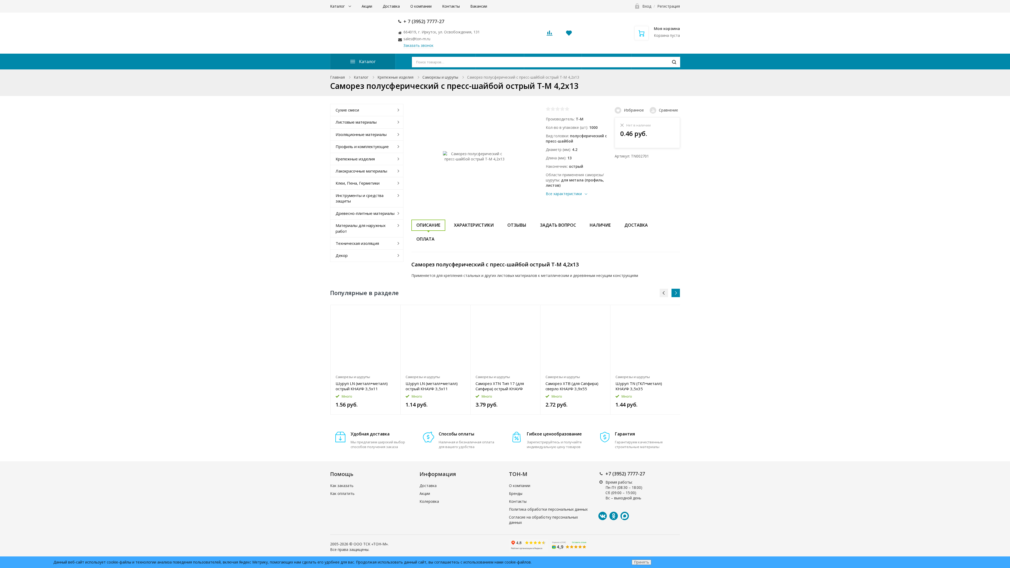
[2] (553, 109)
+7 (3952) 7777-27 (625, 473)
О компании (421, 6)
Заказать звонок (418, 45)
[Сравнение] (393, 311)
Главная (337, 77)
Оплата (425, 239)
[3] (557, 109)
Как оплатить (342, 493)
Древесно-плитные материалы (365, 213)
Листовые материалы (356, 122)
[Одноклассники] (613, 516)
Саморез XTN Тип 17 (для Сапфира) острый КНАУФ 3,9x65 (500, 386)
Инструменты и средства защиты (359, 198)
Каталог (338, 6)
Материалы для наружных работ (361, 228)
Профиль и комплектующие (362, 146)
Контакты (451, 6)
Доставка (391, 6)
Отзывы (516, 225)
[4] (562, 109)
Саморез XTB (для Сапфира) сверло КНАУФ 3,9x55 (572, 386)
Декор (342, 255)
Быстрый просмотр (365, 339)
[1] (548, 109)
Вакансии (478, 6)
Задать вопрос (558, 225)
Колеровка (429, 501)
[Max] (624, 516)
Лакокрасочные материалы (361, 171)
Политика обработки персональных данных (548, 509)
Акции (367, 6)
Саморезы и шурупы (440, 77)
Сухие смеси (347, 110)
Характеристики (474, 225)
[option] (366, 360)
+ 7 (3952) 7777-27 (423, 21)
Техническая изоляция (357, 243)
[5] (567, 109)
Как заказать (342, 485)
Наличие (600, 225)
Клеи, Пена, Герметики (358, 183)
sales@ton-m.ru (416, 38)
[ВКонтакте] (602, 516)
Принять (641, 562)
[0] (549, 34)
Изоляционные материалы (361, 134)
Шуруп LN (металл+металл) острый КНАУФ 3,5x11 (362, 386)
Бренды (515, 493)
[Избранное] (383, 311)
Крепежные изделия (395, 77)
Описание (428, 225)
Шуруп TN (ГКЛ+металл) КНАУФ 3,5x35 (638, 386)
